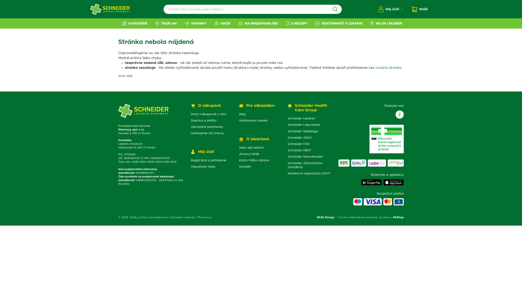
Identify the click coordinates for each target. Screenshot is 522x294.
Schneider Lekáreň (301, 118)
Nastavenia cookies (253, 120)
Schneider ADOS (300, 137)
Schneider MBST (299, 150)
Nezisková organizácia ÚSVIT (309, 173)
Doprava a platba (203, 120)
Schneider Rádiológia (303, 131)
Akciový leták (249, 154)
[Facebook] (400, 114)
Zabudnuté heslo (203, 166)
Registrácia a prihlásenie (208, 160)
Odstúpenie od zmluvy (207, 133)
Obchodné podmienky (207, 127)
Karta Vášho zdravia (254, 160)
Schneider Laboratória (304, 125)
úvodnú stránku (388, 67)
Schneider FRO (299, 144)
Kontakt (245, 166)
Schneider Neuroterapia (305, 156)
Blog (242, 114)
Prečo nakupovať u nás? (209, 114)
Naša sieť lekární (251, 147)
